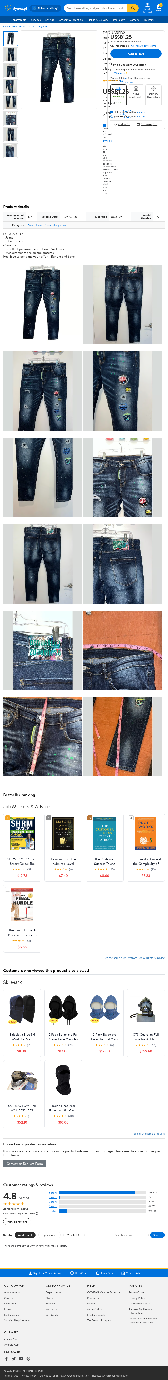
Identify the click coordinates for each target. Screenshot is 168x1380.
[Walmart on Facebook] (6, 1359)
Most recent (25, 1235)
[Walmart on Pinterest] (28, 1359)
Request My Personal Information (141, 1311)
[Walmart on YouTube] (21, 1359)
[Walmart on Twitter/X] (13, 1359)
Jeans (22, 26)
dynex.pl (107, 140)
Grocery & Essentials (71, 20)
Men (14, 26)
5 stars (53, 1192)
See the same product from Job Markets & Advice (134, 958)
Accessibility (94, 1309)
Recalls (91, 1303)
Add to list (124, 124)
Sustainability (11, 1315)
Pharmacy (119, 20)
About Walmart (13, 1292)
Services (36, 20)
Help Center (82, 1273)
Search (157, 1235)
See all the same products (149, 1133)
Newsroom (10, 1303)
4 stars (53, 1197)
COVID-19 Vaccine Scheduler (104, 1292)
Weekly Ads (133, 1273)
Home (6, 26)
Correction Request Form (25, 1163)
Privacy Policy (137, 1298)
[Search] (133, 8)
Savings (49, 20)
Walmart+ (51, 1309)
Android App (11, 1344)
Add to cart (136, 53)
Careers (134, 20)
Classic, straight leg (37, 26)
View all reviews (17, 1221)
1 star (54, 1210)
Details (141, 116)
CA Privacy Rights (139, 1303)
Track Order (108, 1273)
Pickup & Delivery (97, 20)
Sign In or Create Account (48, 1273)
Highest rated (49, 1235)
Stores (49, 1298)
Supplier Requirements (17, 1320)
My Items (149, 20)
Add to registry (149, 124)
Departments (18, 20)
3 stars (53, 1201)
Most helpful (74, 1235)
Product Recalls (96, 1315)
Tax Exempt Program (99, 1320)
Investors (9, 1309)
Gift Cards (52, 1315)
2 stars (53, 1206)
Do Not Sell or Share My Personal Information (143, 1320)
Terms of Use (136, 1292)
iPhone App (10, 1339)
